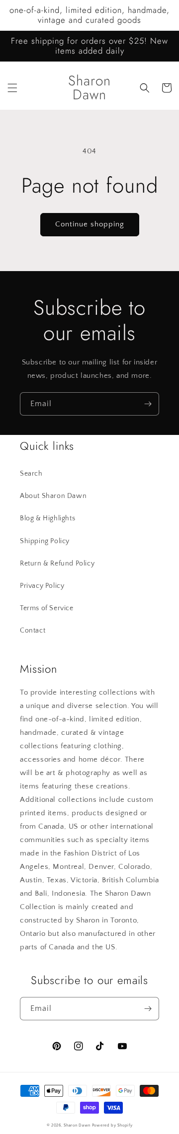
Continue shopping (89, 224)
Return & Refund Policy (57, 563)
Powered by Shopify (112, 1125)
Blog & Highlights (47, 518)
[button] (12, 88)
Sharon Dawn (77, 1125)
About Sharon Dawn (53, 496)
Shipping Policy (45, 541)
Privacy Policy (42, 586)
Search (31, 474)
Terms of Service (47, 608)
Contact (32, 631)
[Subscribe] (148, 404)
